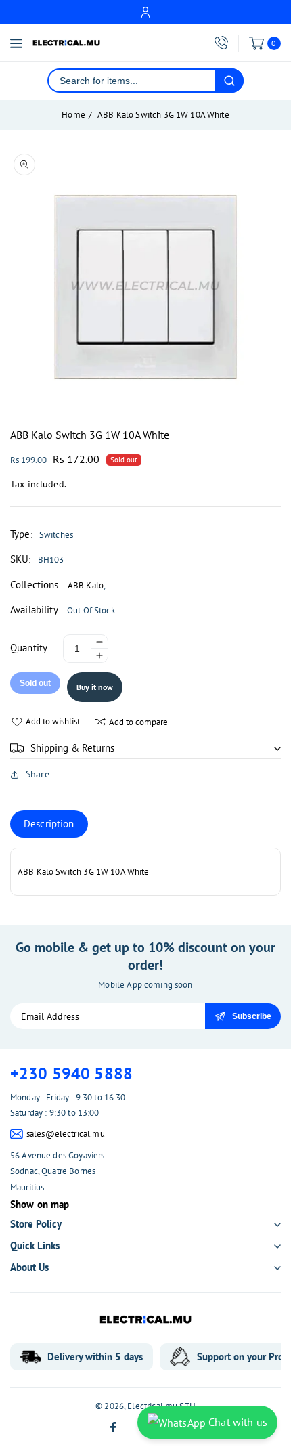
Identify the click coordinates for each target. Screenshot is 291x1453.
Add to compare (138, 722)
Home (73, 115)
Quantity (28, 647)
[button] (145, 748)
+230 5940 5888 (71, 1073)
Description (49, 823)
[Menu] (16, 43)
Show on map (40, 1204)
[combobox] (132, 80)
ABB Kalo (86, 585)
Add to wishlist (53, 721)
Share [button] (37, 774)
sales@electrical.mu (65, 1134)
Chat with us (236, 1422)
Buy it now (94, 687)
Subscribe (251, 1016)
